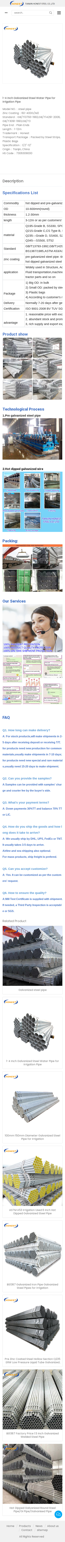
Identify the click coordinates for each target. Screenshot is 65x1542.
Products (25, 1526)
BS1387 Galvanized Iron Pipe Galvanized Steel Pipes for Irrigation (32, 1286)
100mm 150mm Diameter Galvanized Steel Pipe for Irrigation (32, 1137)
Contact (26, 1530)
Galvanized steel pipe (32, 990)
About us (53, 1526)
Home (10, 1526)
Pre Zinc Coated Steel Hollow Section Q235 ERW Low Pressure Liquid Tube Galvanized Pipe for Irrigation (32, 1360)
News (39, 1526)
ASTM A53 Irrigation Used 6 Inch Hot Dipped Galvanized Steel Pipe (32, 1211)
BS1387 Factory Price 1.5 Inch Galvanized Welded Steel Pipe (32, 1435)
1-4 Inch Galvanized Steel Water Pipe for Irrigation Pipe (32, 1062)
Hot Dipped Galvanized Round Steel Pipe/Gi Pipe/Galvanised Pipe (33, 1509)
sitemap (42, 1530)
